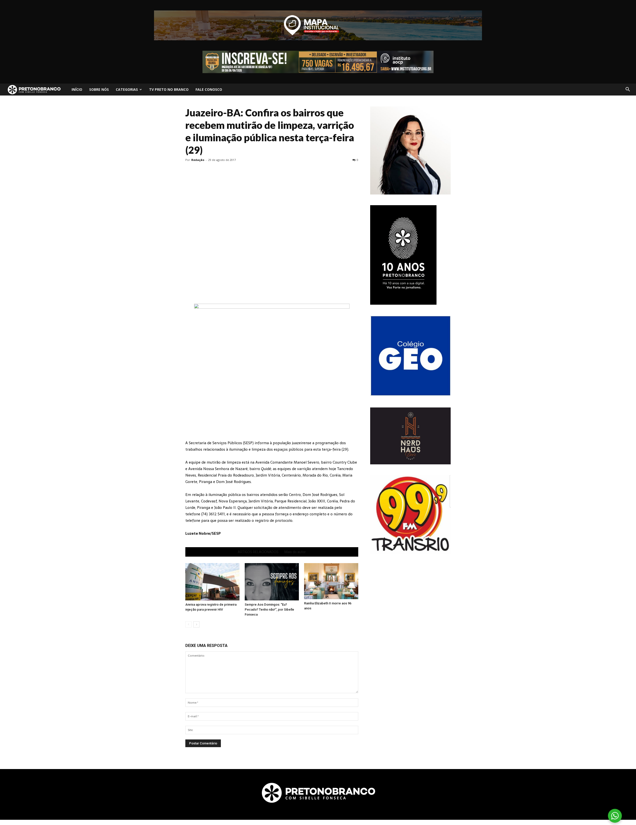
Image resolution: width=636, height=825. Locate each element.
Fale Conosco (209, 89)
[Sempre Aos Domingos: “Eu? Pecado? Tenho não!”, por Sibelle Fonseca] (272, 581)
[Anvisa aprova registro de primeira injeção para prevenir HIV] (212, 581)
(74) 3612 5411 (213, 514)
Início (77, 89)
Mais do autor (295, 552)
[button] (628, 90)
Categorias (127, 89)
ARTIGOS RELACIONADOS (258, 552)
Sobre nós (99, 89)
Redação (197, 160)
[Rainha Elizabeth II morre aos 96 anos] (331, 581)
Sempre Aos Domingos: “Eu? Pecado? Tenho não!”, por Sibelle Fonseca (269, 609)
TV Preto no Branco (169, 89)
